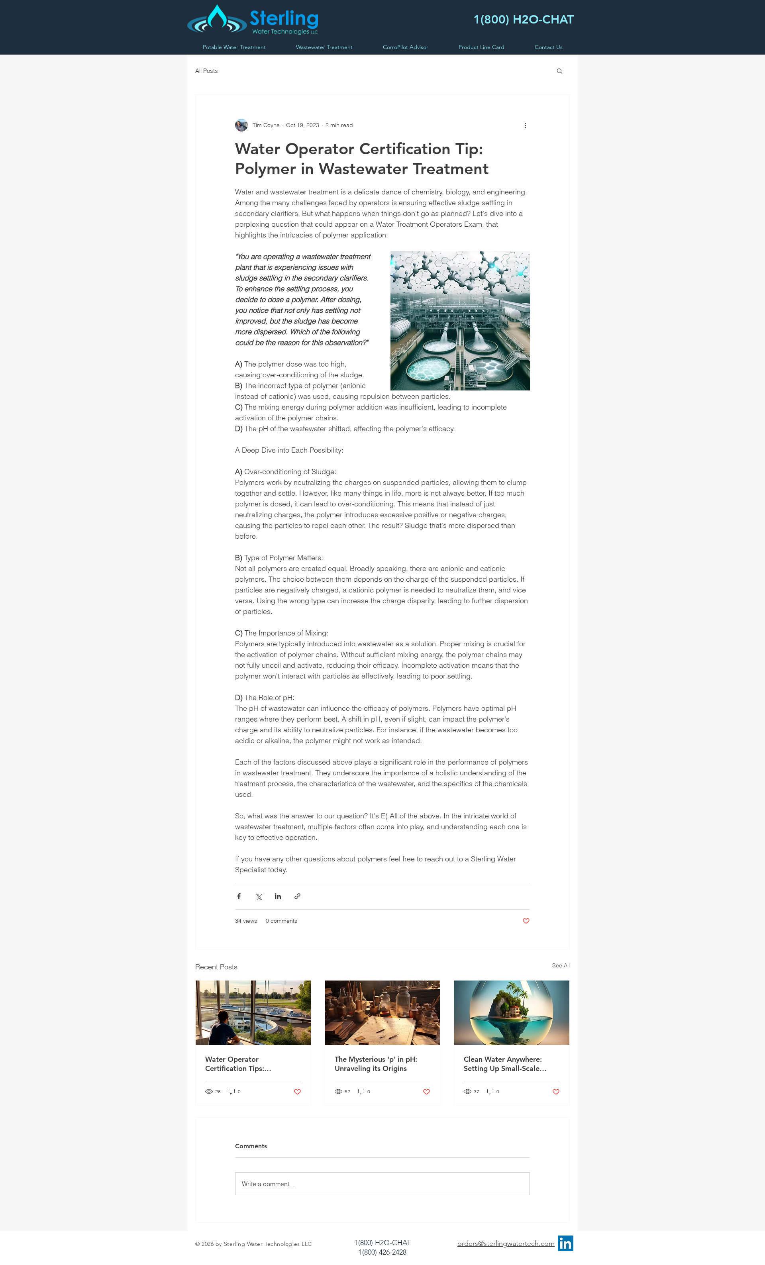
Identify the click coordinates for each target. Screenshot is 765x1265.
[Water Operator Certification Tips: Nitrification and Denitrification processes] (253, 1013)
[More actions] (525, 125)
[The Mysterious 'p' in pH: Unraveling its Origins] (382, 1013)
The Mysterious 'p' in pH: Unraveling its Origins (376, 1064)
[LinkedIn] (565, 1243)
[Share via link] (297, 896)
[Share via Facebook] (239, 896)
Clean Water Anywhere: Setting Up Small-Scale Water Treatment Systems (506, 1064)
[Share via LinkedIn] (278, 896)
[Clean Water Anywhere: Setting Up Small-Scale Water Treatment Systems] (511, 1013)
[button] (559, 70)
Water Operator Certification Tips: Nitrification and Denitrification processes (246, 1064)
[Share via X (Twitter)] (258, 896)
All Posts (206, 71)
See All (561, 965)
